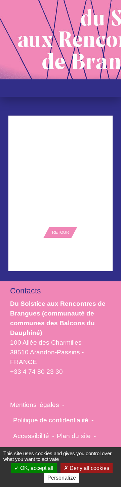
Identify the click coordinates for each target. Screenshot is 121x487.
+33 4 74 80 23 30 (36, 371)
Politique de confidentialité (50, 420)
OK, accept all (36, 468)
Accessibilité (31, 435)
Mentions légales (34, 404)
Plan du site (74, 435)
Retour (60, 232)
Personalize (61, 478)
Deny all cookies (88, 468)
